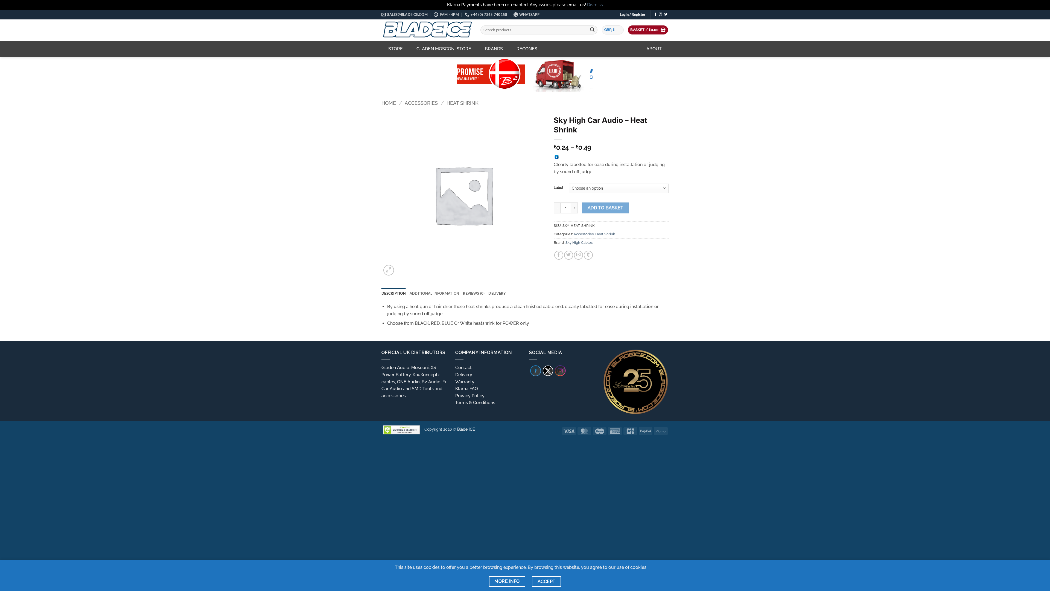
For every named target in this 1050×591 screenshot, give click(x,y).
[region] (525, 74)
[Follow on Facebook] (655, 14)
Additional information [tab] (434, 293)
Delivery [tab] (497, 293)
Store (395, 48)
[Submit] (592, 30)
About (654, 48)
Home (388, 103)
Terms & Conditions (475, 402)
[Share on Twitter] (568, 255)
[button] (632, 14)
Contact (463, 367)
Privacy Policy (470, 395)
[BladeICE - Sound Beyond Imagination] (426, 30)
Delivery (463, 374)
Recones (527, 48)
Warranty (464, 381)
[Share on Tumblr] (588, 255)
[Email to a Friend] (578, 255)
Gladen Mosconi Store (443, 48)
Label (558, 188)
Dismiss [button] (595, 4)
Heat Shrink (463, 103)
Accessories (421, 103)
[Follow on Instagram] (660, 14)
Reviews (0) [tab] (474, 293)
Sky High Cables (579, 243)
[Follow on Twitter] (665, 14)
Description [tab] (393, 293)
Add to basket (605, 207)
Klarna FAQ (466, 388)
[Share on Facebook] (558, 255)
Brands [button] (494, 48)
